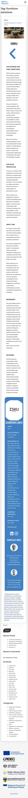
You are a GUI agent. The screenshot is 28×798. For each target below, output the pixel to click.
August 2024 (12, 699)
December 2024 (13, 693)
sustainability (8, 616)
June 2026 (11, 669)
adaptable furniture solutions (12, 599)
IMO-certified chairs (10, 609)
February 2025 (12, 689)
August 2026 (12, 665)
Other (10, 724)
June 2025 (11, 683)
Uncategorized (12, 736)
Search (5, 625)
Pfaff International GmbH (15, 643)
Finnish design (8, 603)
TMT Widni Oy (12, 645)
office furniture (14, 612)
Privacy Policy (14, 793)
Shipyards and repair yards (16, 726)
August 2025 (12, 681)
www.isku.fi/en (11, 527)
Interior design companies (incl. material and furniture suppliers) (12, 596)
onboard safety (8, 614)
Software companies (14, 728)
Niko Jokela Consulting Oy (15, 641)
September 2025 (13, 679)
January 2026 (12, 675)
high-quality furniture (16, 607)
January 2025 (12, 691)
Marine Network (4, 3)
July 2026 (11, 667)
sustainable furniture (10, 618)
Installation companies (15, 712)
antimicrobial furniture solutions (13, 601)
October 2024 (12, 695)
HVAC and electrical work (15, 711)
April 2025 (11, 685)
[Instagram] (16, 533)
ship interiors (17, 614)
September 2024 (13, 697)
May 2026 (11, 671)
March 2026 (12, 673)
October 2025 (12, 677)
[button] (25, 2)
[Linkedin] (12, 533)
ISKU (6, 20)
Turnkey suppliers (13, 734)
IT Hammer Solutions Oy (15, 639)
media (6, 25)
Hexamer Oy (12, 647)
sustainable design (17, 616)
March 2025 (12, 687)
